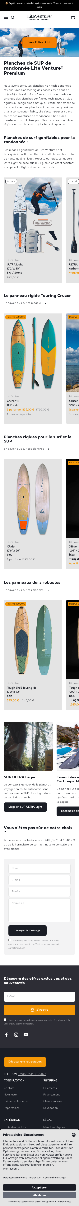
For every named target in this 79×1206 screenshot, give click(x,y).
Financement (51, 1095)
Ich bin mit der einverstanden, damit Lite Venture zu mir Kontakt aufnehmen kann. (33, 944)
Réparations (12, 1108)
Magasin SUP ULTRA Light (25, 807)
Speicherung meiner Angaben (43, 941)
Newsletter (11, 1095)
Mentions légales (54, 1127)
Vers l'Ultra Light (39, 42)
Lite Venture (13, 260)
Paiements (50, 1088)
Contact (9, 1088)
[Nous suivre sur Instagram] (16, 1034)
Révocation (50, 1108)
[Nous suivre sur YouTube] (26, 1034)
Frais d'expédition (15, 1127)
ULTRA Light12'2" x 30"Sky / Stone (15, 268)
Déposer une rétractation (25, 1062)
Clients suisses (52, 1101)
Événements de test (17, 1101)
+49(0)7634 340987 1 (32, 1074)
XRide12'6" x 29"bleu (13, 551)
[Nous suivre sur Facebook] (6, 1034)
